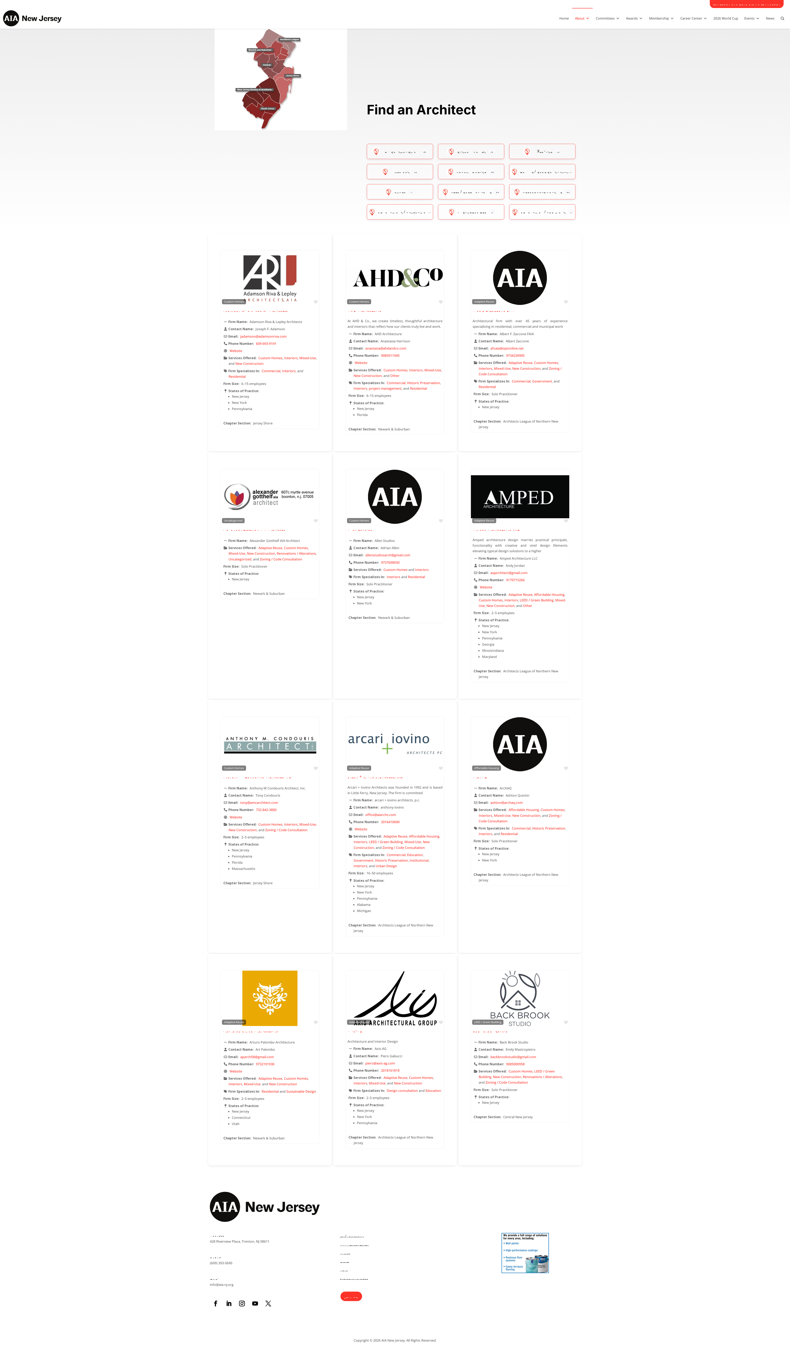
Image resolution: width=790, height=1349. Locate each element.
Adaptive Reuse (471, 171)
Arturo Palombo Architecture (250, 1030)
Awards (345, 1253)
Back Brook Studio (490, 1030)
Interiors (400, 171)
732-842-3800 (266, 810)
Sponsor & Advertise (354, 1278)
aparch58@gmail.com (257, 1057)
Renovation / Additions (543, 211)
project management (385, 388)
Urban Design (386, 866)
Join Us (351, 1296)
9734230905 (515, 355)
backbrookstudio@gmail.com (513, 1057)
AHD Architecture (364, 310)
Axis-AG (354, 1030)
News (344, 1270)
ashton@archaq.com (506, 802)
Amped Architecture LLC (496, 529)
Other (400, 191)
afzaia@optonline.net (507, 348)
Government (542, 381)
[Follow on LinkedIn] (229, 1303)
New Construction (400, 151)
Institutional (419, 860)
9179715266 (515, 580)
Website (236, 351)
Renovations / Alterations (404, 211)
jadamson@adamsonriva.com (263, 336)
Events (344, 1261)
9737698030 (390, 562)
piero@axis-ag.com (380, 1063)
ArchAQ (480, 776)
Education (415, 855)
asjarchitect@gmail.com (508, 573)
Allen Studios (359, 529)
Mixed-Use (542, 151)
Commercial (271, 371)
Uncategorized (472, 211)
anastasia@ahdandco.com (385, 348)
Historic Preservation (423, 383)
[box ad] (525, 1272)
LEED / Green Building (471, 191)
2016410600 (390, 822)
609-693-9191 (266, 343)
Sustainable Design (301, 1091)
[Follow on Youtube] (255, 1303)
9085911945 (390, 355)
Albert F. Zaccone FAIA (494, 310)
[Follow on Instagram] (242, 1303)
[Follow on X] (268, 1303)
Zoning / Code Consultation (547, 171)
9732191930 (265, 1064)
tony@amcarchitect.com (259, 802)
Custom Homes (471, 151)
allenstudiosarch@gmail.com (387, 555)
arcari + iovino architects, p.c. (375, 776)
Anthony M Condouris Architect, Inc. (257, 776)
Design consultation (402, 1090)
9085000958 (515, 1064)
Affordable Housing (542, 191)
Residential (237, 376)
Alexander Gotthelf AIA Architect (253, 529)
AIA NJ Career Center (354, 1244)
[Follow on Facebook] (215, 1303)
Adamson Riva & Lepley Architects (255, 310)
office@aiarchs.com (380, 814)
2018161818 (390, 1070)
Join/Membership (352, 1236)
